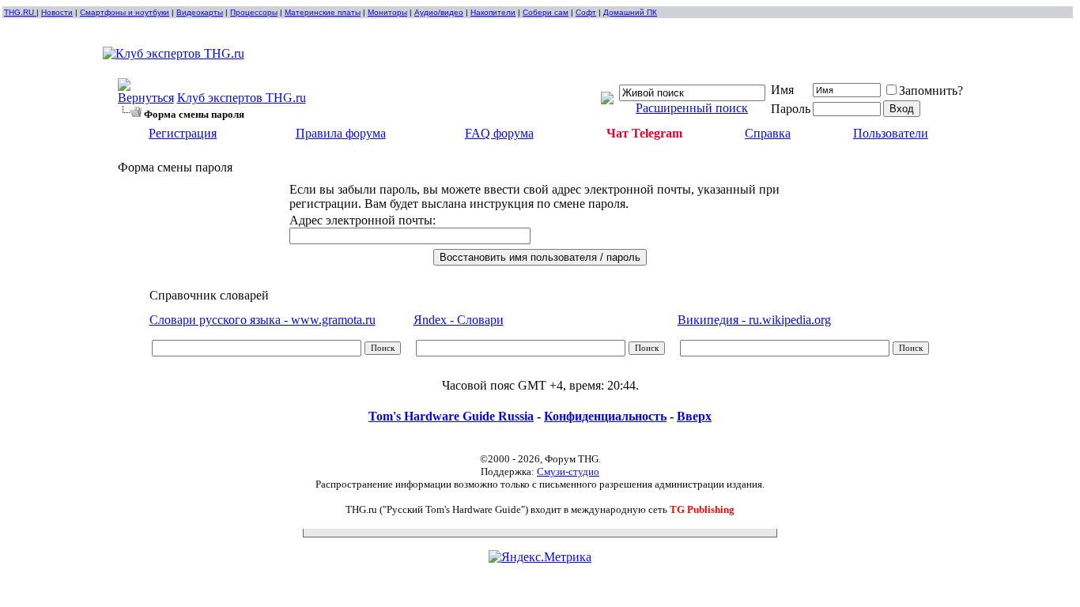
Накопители (492, 12)
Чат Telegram (644, 133)
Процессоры (254, 12)
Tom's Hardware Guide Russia (451, 416)
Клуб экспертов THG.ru (241, 97)
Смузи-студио (568, 471)
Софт (586, 12)
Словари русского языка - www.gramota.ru (262, 319)
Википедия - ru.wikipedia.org (754, 319)
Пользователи (890, 133)
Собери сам (545, 12)
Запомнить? (931, 90)
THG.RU (20, 12)
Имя (782, 89)
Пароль (790, 108)
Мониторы (387, 12)
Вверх (694, 416)
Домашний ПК (630, 12)
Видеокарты (199, 12)
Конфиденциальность (605, 416)
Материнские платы (323, 12)
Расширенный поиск (692, 108)
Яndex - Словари (458, 319)
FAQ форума (499, 133)
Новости (57, 12)
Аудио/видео (438, 12)
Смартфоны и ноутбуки (124, 12)
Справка (768, 133)
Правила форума (341, 133)
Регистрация (183, 133)
